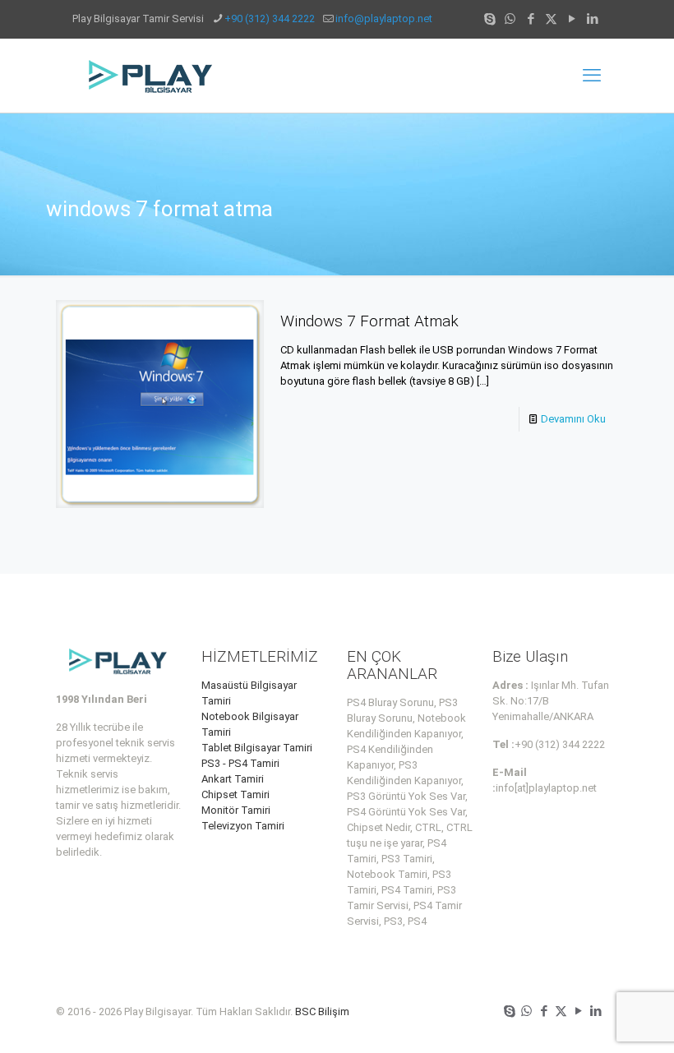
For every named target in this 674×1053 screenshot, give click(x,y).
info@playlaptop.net (383, 18)
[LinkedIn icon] (592, 19)
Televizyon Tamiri (242, 826)
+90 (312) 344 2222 (269, 18)
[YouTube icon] (572, 19)
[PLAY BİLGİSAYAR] (151, 76)
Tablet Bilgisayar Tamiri (256, 747)
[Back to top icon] (595, 1019)
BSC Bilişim (322, 1011)
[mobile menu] (592, 76)
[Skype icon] (489, 19)
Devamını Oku (573, 419)
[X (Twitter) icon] (551, 19)
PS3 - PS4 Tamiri (240, 763)
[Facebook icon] (530, 19)
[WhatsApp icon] (510, 19)
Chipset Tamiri (235, 794)
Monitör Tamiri (235, 810)
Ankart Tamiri (232, 779)
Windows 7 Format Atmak (369, 321)
